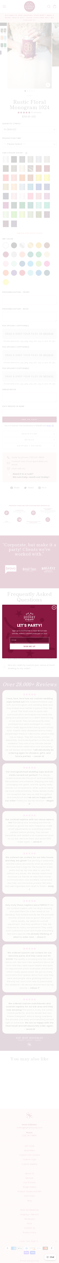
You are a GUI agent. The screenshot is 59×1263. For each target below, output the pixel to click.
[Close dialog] (54, 607)
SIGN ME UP (30, 646)
